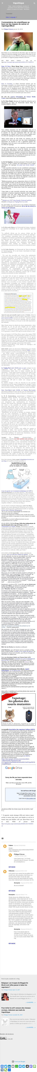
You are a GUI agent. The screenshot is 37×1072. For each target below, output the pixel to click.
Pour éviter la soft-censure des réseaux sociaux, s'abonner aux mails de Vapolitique (16, 1010)
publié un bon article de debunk (24, 651)
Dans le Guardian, (7, 83)
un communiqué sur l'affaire (15, 525)
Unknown (11, 871)
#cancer (26, 661)
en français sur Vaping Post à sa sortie (17, 202)
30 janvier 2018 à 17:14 (21, 894)
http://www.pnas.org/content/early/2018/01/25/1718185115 (19, 62)
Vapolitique (18, 3)
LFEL (28, 350)
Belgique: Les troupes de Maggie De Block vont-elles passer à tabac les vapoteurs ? (14, 985)
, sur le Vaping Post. (15, 670)
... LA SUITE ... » (30, 1002)
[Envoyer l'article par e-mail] (2, 839)
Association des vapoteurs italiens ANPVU (22, 729)
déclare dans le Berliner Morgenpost (11, 510)
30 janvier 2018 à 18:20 (26, 883)
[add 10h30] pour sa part (13, 368)
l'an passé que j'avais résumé (25, 165)
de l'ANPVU (26, 756)
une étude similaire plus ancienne (23, 439)
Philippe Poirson (19, 854)
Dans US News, (6, 66)
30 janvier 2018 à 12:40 (21, 871)
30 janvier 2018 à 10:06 (20, 856)
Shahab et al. (6, 200)
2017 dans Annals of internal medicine (21, 200)
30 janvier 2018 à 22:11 (26, 929)
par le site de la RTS (7, 318)
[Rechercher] (34, 3)
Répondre (12, 867)
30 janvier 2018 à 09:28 (19, 845)
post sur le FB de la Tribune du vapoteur (17, 554)
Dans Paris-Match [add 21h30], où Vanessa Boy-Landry (18, 390)
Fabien (11, 845)
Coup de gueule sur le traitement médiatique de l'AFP (16, 491)
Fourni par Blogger (19, 1061)
